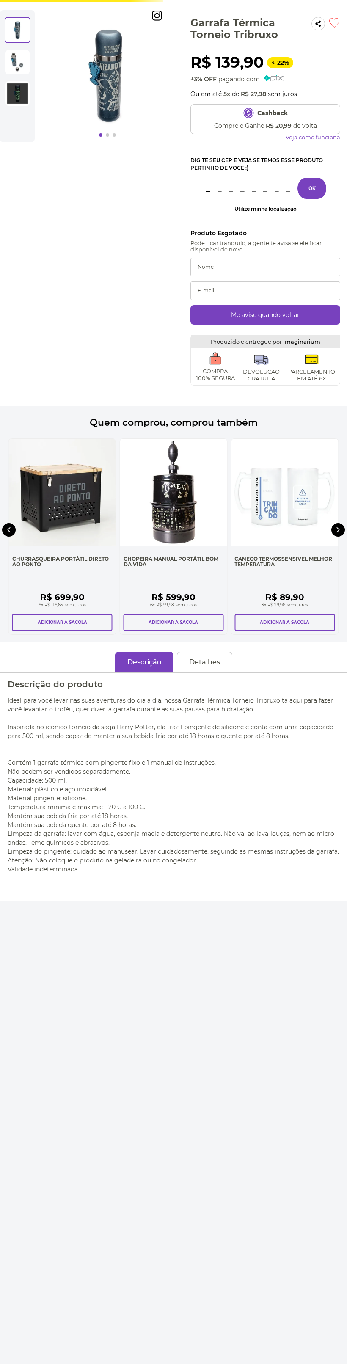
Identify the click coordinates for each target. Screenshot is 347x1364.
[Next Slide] (338, 530)
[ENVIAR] (265, 315)
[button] (265, 209)
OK (312, 188)
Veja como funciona (313, 137)
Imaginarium (301, 341)
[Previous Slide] (9, 530)
